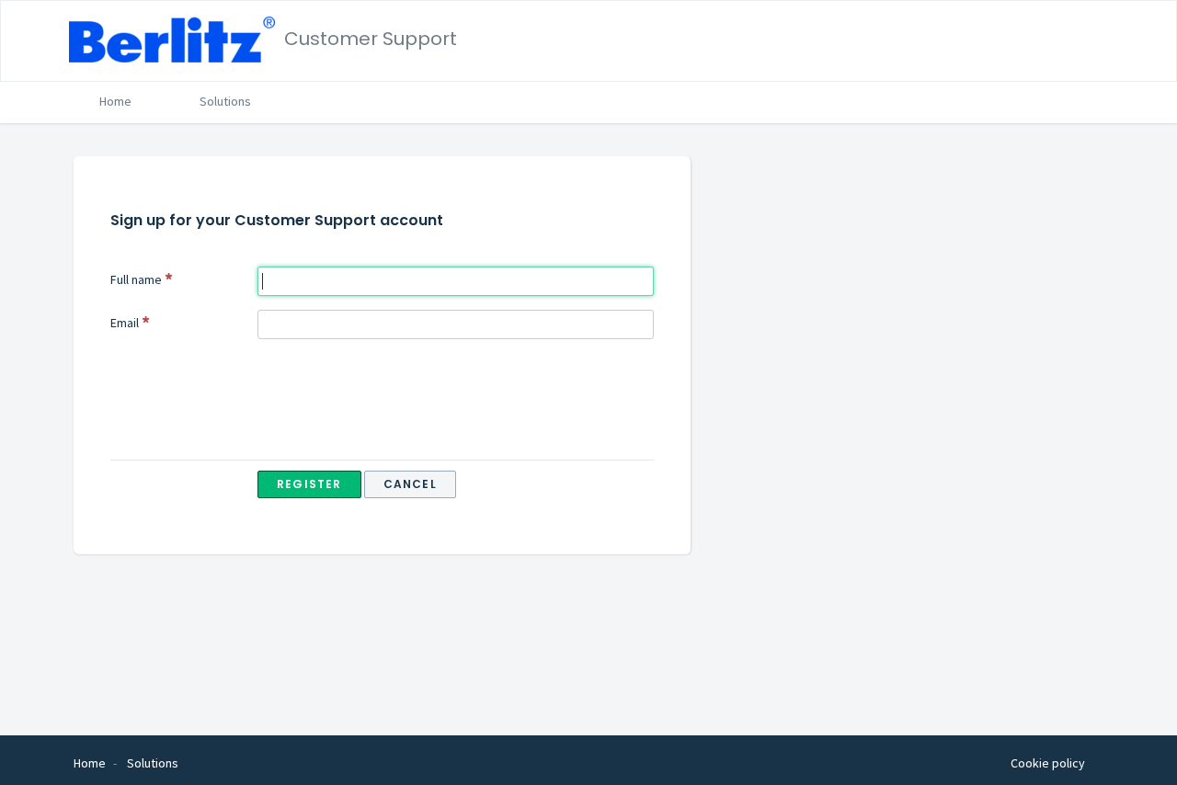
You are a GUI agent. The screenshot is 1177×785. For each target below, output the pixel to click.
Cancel (410, 484)
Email (124, 322)
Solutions (225, 101)
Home (115, 101)
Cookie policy (1048, 763)
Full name (136, 279)
